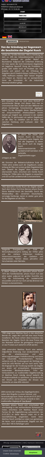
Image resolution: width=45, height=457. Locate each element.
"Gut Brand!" (27, 401)
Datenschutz (39, 443)
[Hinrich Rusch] (9, 152)
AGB (24, 443)
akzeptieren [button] (33, 452)
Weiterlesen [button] (14, 454)
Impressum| (31, 443)
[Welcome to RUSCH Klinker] (10, 37)
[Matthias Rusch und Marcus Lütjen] (39, 436)
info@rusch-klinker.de (16, 7)
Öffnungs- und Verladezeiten (12, 443)
